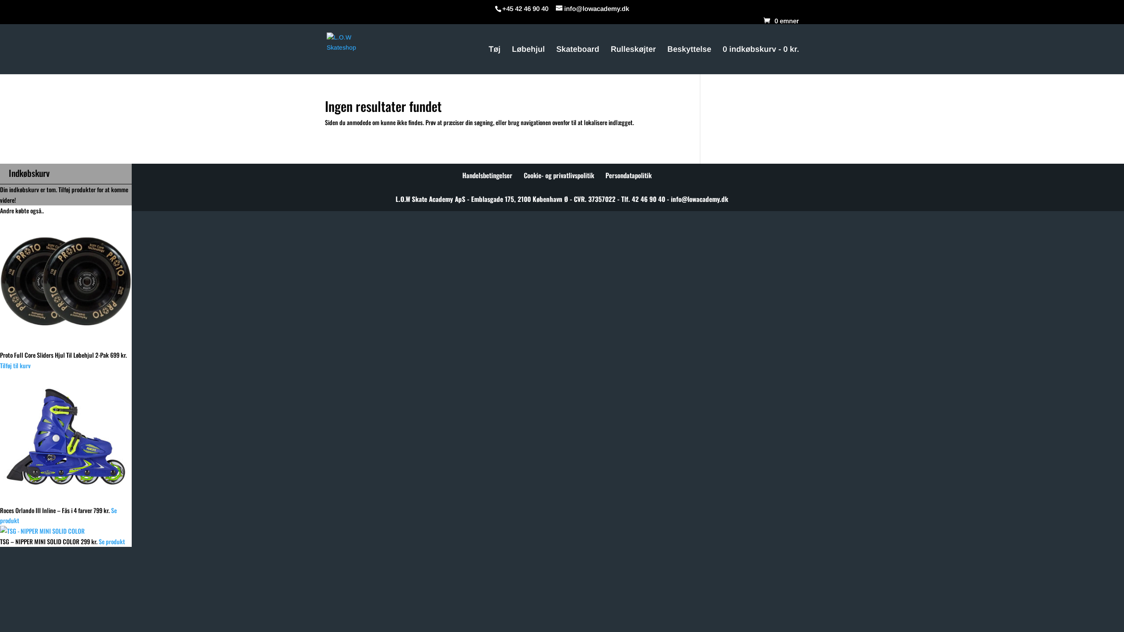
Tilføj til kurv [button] (15, 365)
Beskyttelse (689, 50)
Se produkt (112, 541)
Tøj (495, 50)
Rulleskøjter (633, 50)
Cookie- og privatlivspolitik (559, 175)
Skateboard (577, 50)
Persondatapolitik (628, 175)
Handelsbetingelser (487, 175)
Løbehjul (528, 50)
